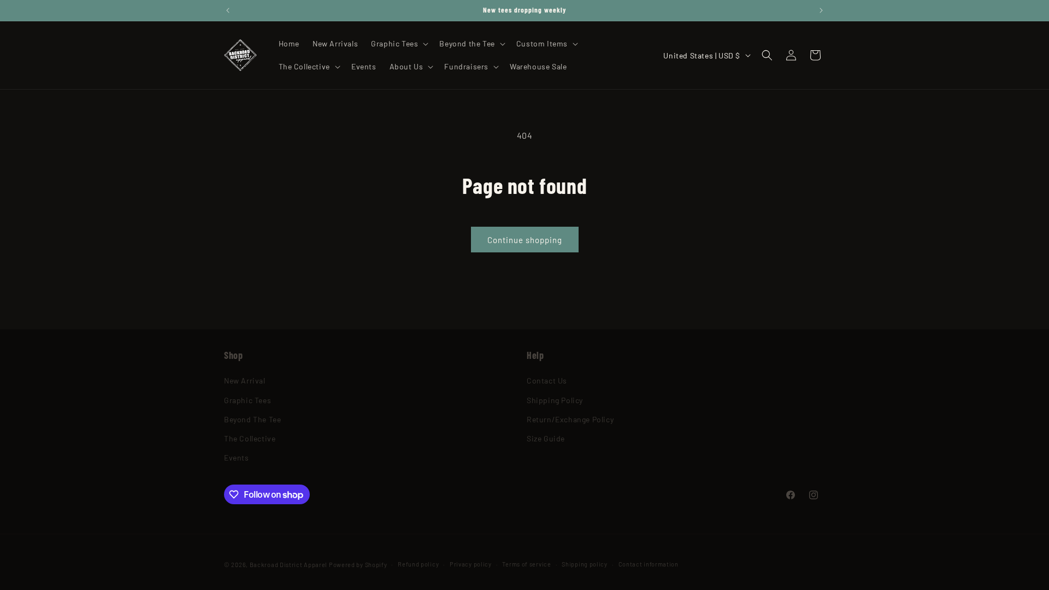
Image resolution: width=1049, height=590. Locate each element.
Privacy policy (471, 564)
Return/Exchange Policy (570, 419)
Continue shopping (524, 240)
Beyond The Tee (252, 419)
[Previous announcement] (228, 10)
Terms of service (526, 564)
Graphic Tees (247, 400)
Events (236, 457)
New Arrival (245, 380)
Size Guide (546, 438)
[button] (398, 43)
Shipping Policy (555, 400)
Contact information (648, 564)
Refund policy (418, 564)
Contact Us (547, 380)
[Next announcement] (821, 10)
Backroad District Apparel (289, 564)
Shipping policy (585, 564)
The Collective (249, 438)
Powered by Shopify (358, 564)
